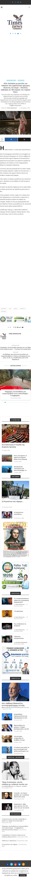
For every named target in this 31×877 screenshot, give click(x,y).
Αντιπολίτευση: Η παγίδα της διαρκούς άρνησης (13, 444)
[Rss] (20, 2)
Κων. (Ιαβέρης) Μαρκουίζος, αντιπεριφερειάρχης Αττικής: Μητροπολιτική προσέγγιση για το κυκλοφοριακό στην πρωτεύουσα (15, 704)
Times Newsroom (12, 108)
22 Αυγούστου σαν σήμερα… (12, 499)
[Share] (11, 139)
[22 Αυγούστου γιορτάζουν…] (7, 513)
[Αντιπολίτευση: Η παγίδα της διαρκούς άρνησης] (15, 431)
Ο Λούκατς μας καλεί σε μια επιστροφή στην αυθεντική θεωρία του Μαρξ (21, 748)
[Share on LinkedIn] (19, 327)
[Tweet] (24, 139)
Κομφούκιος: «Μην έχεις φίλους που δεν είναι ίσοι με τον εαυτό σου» (21, 805)
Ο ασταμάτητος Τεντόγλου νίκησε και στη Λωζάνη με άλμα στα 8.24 (13, 834)
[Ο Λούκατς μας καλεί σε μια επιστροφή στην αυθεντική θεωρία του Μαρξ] (7, 748)
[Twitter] (12, 2)
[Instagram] (15, 2)
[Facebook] (10, 2)
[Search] (29, 7)
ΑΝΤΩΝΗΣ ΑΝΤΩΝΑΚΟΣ (21, 640)
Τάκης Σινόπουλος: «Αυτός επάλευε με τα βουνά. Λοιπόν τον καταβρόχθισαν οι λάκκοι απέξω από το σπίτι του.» (15, 783)
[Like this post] (11, 327)
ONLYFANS (3, 308)
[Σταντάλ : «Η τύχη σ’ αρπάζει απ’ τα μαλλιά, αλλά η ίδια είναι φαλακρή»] (7, 793)
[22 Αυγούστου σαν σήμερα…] (15, 488)
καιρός (15, 308)
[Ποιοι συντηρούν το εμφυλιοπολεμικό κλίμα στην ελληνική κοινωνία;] (7, 456)
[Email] (18, 2)
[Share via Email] (22, 327)
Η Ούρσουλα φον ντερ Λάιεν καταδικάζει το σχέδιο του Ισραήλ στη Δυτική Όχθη (14, 818)
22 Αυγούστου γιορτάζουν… (18, 511)
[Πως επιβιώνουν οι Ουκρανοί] (7, 624)
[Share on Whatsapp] (20, 327)
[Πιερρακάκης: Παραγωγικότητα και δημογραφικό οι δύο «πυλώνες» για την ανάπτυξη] (7, 714)
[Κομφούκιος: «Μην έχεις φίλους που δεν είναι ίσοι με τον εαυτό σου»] (7, 804)
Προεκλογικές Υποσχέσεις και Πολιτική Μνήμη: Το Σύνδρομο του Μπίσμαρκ (20, 468)
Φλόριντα (3, 311)
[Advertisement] (15, 58)
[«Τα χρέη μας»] (7, 611)
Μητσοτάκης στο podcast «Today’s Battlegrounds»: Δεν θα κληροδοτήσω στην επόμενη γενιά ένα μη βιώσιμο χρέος (21, 727)
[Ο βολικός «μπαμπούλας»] (7, 637)
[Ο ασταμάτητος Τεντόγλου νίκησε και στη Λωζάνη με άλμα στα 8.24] (15, 379)
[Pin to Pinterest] (17, 327)
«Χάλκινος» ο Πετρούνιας (9, 839)
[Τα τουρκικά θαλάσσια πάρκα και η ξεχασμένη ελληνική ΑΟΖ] (7, 599)
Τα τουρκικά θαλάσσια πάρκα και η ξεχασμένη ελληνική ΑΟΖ (21, 598)
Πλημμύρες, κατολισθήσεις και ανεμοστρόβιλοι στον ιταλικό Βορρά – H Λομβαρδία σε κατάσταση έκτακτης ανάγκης (15, 826)
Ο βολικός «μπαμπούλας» (19, 635)
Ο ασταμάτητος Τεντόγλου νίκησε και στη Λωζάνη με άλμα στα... (15, 393)
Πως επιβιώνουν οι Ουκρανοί (20, 623)
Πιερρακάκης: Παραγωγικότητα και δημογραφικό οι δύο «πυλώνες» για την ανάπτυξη (20, 715)
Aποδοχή (22, 875)
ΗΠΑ (10, 308)
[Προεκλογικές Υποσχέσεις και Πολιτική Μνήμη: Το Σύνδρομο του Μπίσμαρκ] (7, 467)
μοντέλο (22, 308)
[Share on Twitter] (15, 327)
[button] (1, 385)
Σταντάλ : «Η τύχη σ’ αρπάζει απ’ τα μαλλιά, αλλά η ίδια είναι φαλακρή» (21, 793)
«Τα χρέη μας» (18, 609)
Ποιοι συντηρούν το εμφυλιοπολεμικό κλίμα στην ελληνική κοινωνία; (20, 456)
